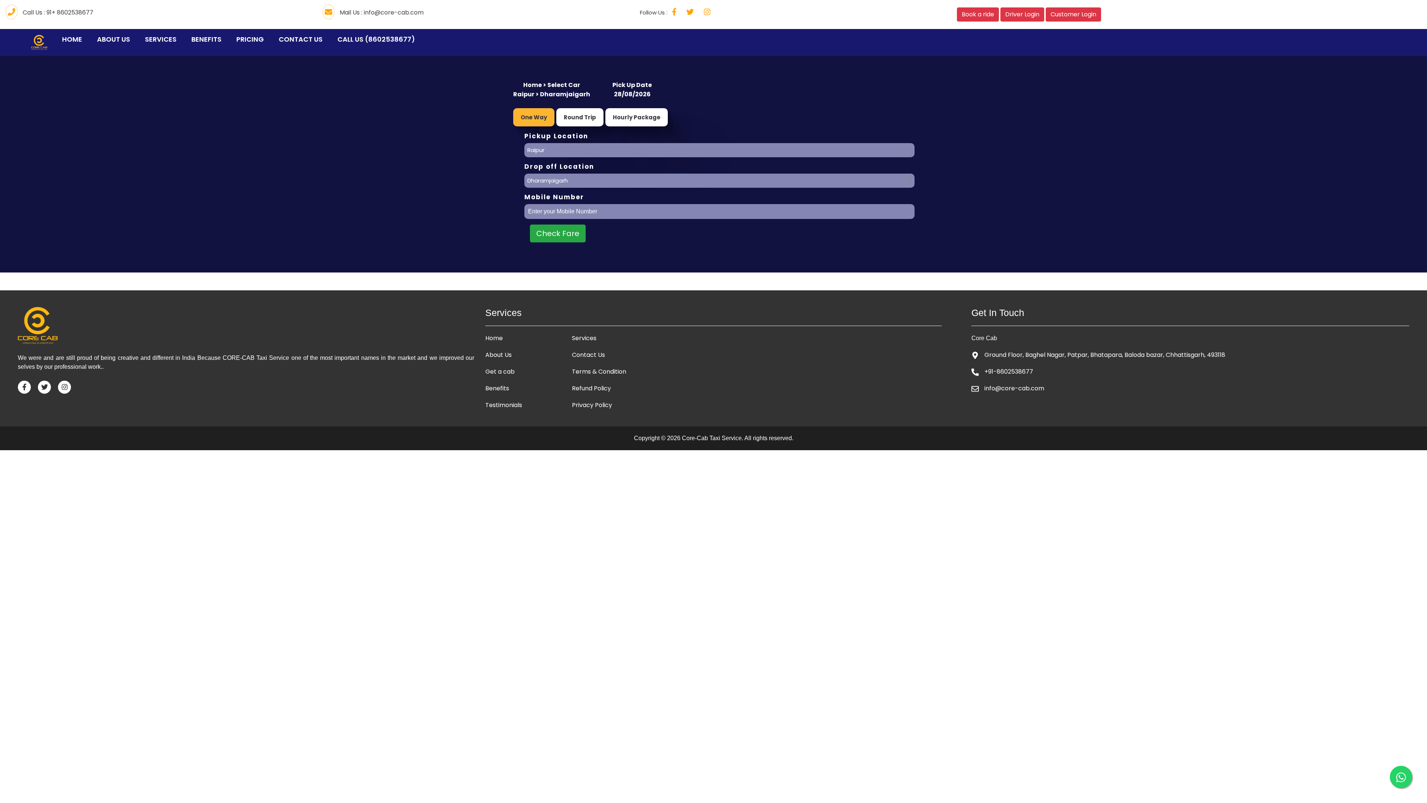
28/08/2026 (632, 94)
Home (74, 39)
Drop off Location (559, 167)
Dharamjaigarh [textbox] (547, 180)
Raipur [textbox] (535, 150)
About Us (113, 39)
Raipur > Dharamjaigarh (551, 94)
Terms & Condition (599, 372)
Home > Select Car (551, 85)
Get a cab (500, 372)
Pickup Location (556, 136)
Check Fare (557, 233)
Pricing (250, 39)
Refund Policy (591, 388)
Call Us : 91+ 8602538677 (57, 12)
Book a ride (978, 14)
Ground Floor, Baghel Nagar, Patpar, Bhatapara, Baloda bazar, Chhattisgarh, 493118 (1104, 355)
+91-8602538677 (1008, 371)
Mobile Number (554, 197)
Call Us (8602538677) (376, 39)
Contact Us (301, 39)
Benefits (206, 39)
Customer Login (1073, 14)
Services (161, 39)
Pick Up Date (632, 85)
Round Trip (580, 117)
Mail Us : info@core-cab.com (381, 12)
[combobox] (719, 148)
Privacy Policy (592, 405)
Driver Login (1022, 14)
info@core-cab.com (1014, 388)
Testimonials (503, 405)
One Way (534, 117)
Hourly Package (636, 117)
